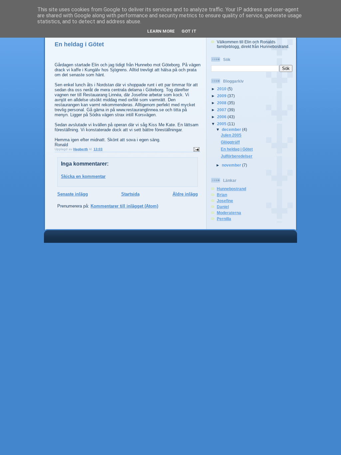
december (232, 129)
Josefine (225, 201)
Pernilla (224, 219)
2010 (222, 89)
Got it (188, 31)
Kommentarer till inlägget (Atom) (124, 206)
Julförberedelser (236, 156)
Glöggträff (230, 142)
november (232, 165)
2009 (222, 96)
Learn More (161, 31)
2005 (222, 124)
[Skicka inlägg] (196, 149)
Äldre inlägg (185, 194)
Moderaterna (229, 213)
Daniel (223, 207)
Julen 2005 (231, 135)
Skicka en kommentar (83, 176)
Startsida (130, 194)
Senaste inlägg (72, 194)
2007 (222, 110)
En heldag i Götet (237, 149)
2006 (222, 117)
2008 (222, 103)
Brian (222, 195)
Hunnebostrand (231, 189)
